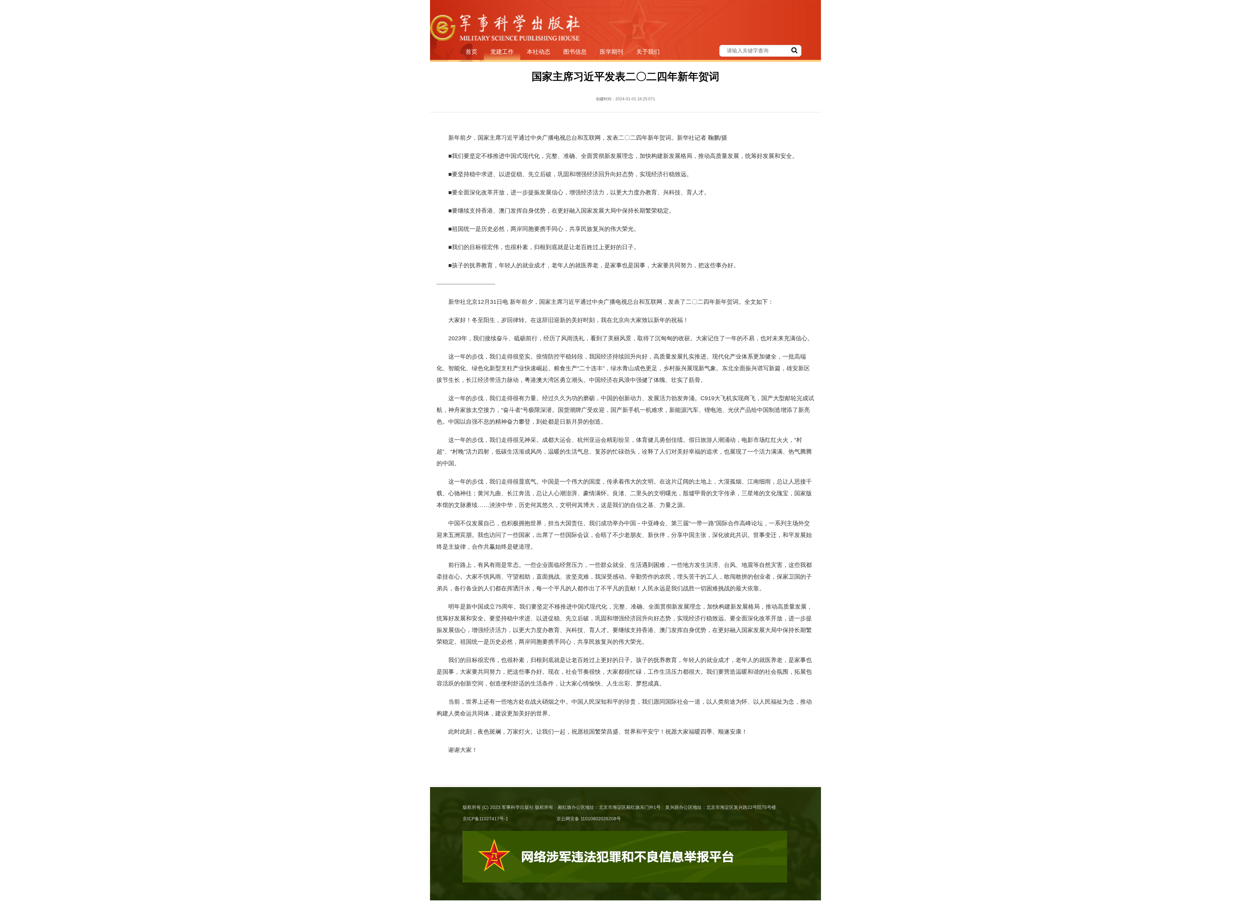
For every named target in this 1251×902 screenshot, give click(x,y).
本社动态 (538, 52)
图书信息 (575, 52)
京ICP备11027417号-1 (485, 818)
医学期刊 (611, 52)
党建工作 (502, 52)
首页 (471, 52)
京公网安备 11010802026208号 (588, 818)
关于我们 (648, 52)
